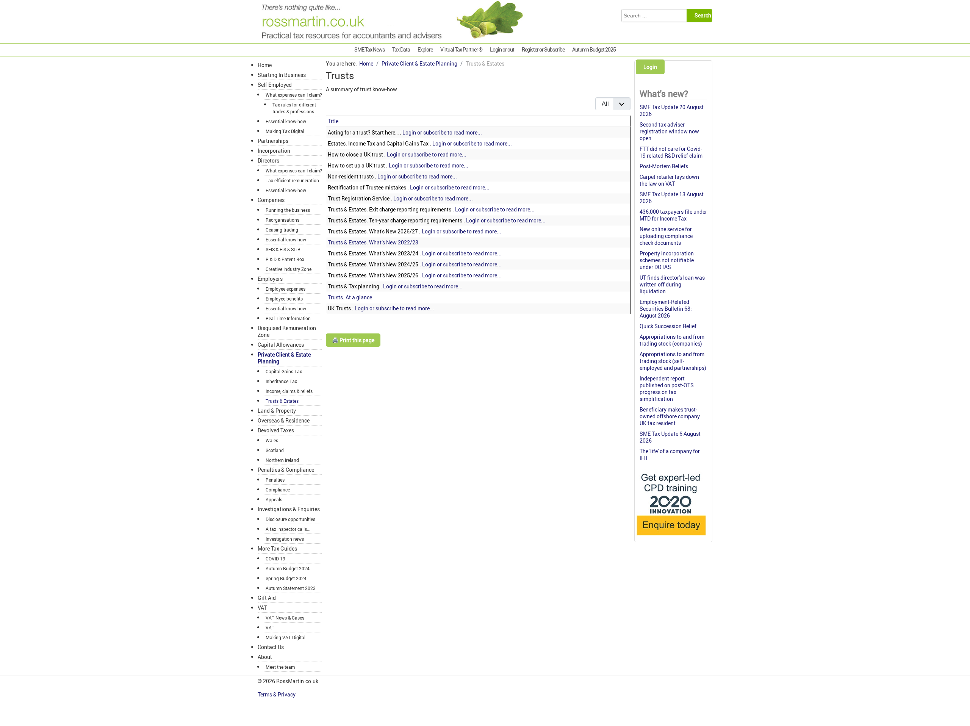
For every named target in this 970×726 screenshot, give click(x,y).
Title (333, 121)
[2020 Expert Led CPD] (671, 537)
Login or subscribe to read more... (442, 132)
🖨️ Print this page (353, 340)
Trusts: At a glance (350, 297)
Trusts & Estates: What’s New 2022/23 (373, 242)
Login (650, 66)
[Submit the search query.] (702, 15)
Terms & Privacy (277, 694)
